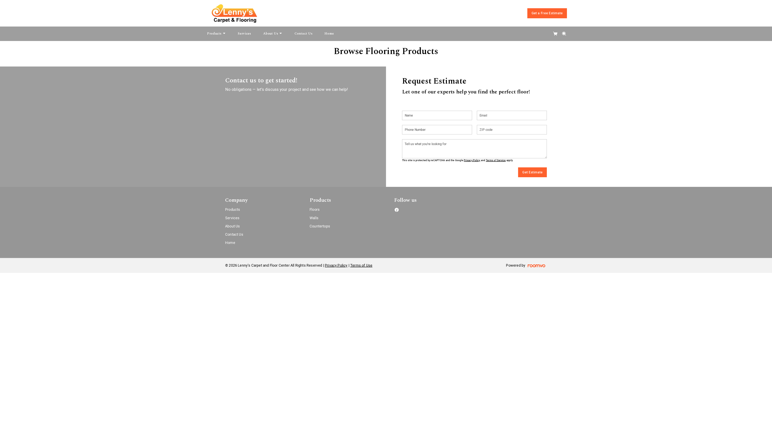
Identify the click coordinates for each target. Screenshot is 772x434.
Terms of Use (361, 265)
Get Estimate (532, 172)
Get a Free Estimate (547, 13)
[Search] (564, 33)
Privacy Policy (472, 160)
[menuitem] (216, 34)
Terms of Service (496, 160)
